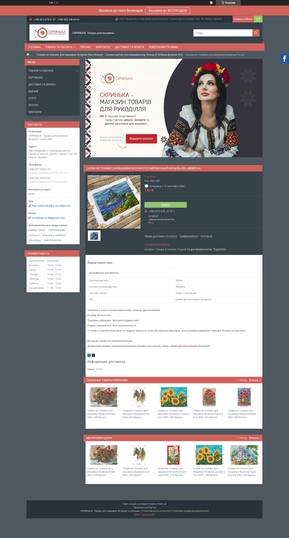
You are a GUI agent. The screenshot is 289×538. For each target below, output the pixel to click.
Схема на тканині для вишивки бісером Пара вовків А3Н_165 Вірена (242, 472)
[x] (93, 356)
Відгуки (33, 91)
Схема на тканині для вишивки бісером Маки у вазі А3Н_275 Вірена (208, 414)
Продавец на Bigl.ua (144, 507)
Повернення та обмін (163, 47)
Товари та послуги (58, 47)
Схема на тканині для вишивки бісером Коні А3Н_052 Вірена (136, 414)
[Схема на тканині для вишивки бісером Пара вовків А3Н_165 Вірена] (244, 455)
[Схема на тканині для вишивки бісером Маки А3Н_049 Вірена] (103, 397)
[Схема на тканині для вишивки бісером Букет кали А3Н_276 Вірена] (174, 455)
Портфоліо (36, 77)
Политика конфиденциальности (191, 511)
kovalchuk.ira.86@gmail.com (48, 217)
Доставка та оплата (129, 47)
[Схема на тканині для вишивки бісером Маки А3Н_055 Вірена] (244, 397)
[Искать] (256, 32)
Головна (35, 47)
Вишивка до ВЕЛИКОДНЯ (168, 10)
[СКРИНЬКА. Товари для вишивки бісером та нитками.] (49, 32)
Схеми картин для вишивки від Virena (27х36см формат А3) (144, 54)
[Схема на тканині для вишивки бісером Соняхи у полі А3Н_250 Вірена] (174, 397)
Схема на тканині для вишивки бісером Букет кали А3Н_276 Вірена (172, 472)
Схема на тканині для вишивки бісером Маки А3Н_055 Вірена (242, 414)
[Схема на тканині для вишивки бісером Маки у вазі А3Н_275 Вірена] (209, 397)
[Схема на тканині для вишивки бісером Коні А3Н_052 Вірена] (139, 397)
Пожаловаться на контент (156, 511)
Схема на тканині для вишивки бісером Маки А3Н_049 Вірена (101, 414)
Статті (32, 98)
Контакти (103, 47)
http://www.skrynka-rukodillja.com (51, 205)
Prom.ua (162, 504)
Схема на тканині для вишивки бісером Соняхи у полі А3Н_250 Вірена (174, 414)
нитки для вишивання (184, 345)
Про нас (85, 47)
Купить (165, 204)
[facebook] (89, 356)
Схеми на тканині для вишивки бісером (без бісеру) (70, 54)
